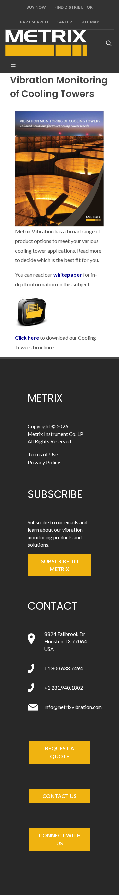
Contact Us (59, 796)
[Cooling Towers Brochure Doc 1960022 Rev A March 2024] (31, 310)
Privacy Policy (44, 462)
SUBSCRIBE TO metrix (59, 565)
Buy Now (36, 7)
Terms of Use (43, 454)
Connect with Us (60, 839)
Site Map (89, 21)
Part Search (34, 21)
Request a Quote (59, 752)
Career (64, 21)
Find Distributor (73, 7)
